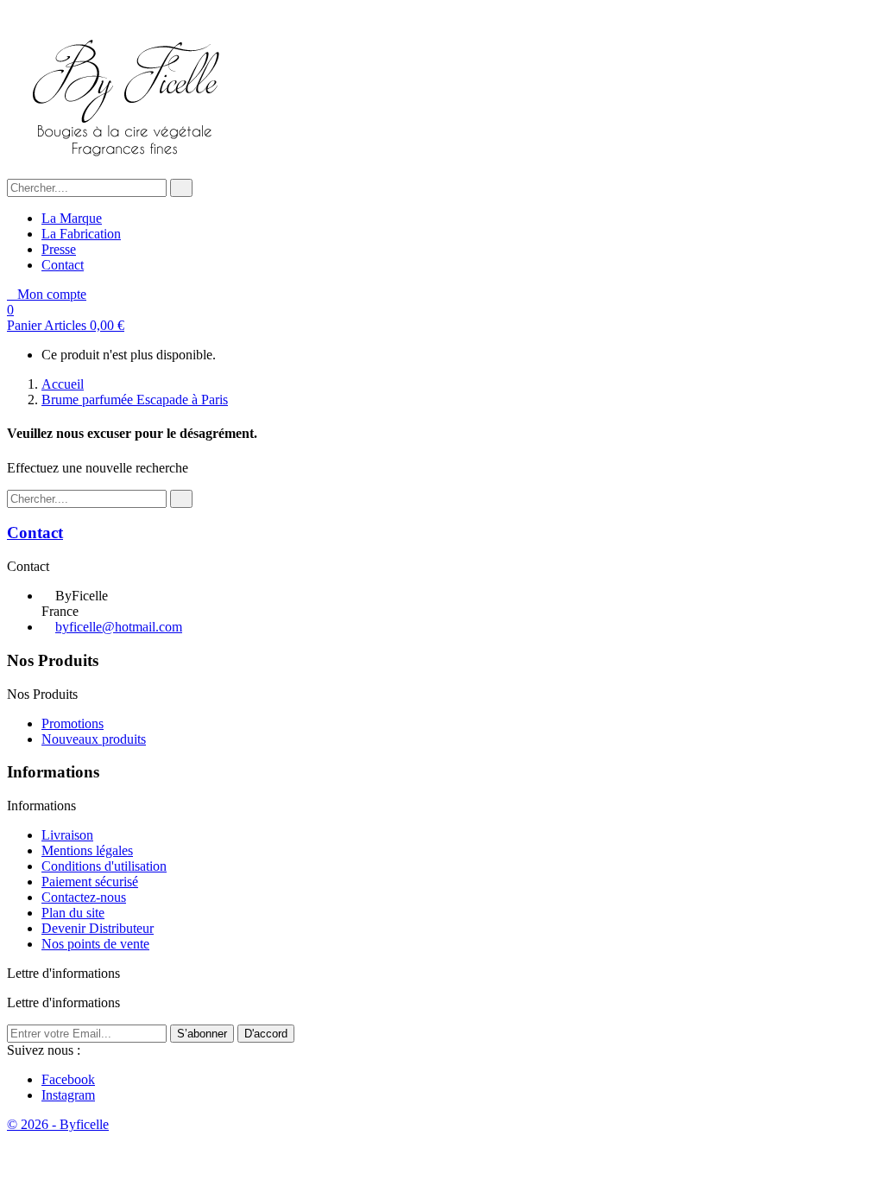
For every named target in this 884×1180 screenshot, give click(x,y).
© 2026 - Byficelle (58, 1124)
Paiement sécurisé (89, 881)
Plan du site (72, 912)
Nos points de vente (95, 943)
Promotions (72, 723)
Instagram (68, 1095)
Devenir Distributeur (97, 928)
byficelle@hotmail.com (118, 626)
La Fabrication (81, 233)
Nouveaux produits (93, 739)
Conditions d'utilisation (104, 866)
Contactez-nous (83, 897)
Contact (62, 264)
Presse (58, 249)
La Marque (71, 218)
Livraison (67, 835)
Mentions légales (87, 850)
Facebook (68, 1079)
